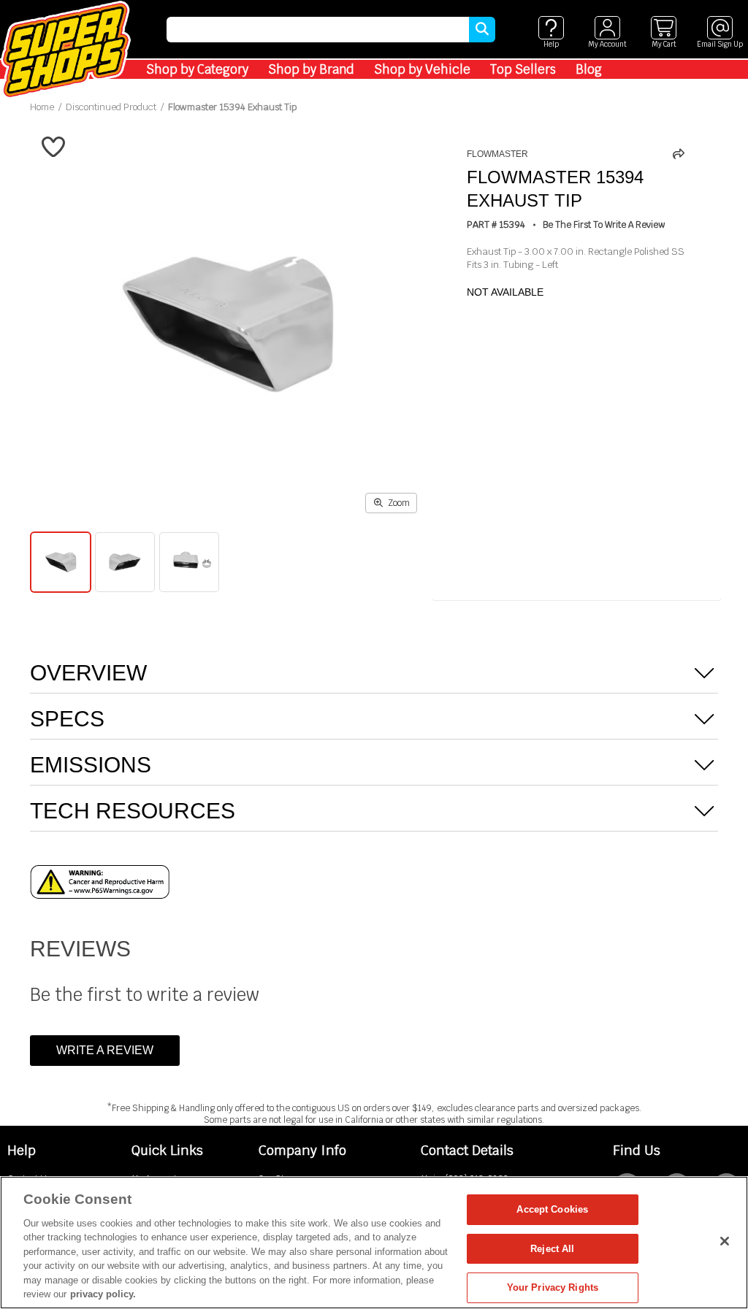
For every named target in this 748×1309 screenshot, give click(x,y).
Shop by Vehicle (422, 69)
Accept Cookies (552, 1209)
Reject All (552, 1248)
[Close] (725, 1241)
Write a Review (104, 1050)
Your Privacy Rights (552, 1287)
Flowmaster (497, 154)
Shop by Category (197, 69)
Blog (589, 69)
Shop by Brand (311, 69)
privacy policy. (103, 1294)
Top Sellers (523, 69)
